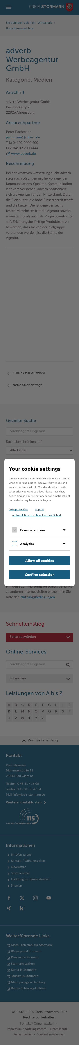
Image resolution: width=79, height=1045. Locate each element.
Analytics (27, 544)
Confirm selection (39, 574)
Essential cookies (32, 530)
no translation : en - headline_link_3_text (36, 515)
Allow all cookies (39, 560)
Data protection (18, 509)
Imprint (39, 509)
